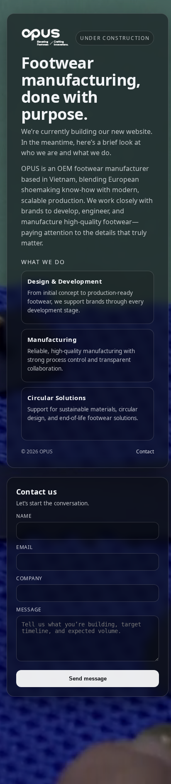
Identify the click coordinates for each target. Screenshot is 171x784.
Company (29, 578)
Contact (145, 451)
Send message (88, 678)
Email (24, 547)
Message (29, 609)
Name (24, 515)
